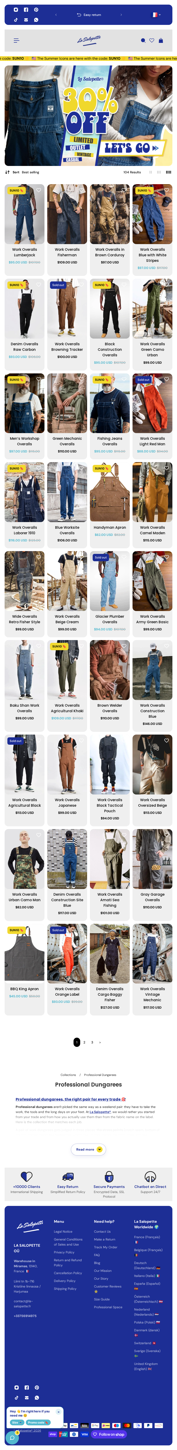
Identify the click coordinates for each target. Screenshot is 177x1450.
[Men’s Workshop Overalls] (24, 403)
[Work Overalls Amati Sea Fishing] (110, 859)
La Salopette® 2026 (27, 1430)
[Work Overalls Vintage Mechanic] (152, 954)
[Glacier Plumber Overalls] (110, 581)
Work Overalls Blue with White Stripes (152, 255)
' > (65, 14)
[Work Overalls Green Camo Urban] (152, 309)
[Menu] (16, 40)
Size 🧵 (17, 1422)
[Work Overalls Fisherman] (67, 214)
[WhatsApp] (36, 20)
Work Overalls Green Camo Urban (152, 349)
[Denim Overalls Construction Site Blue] (67, 859)
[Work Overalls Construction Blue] (152, 670)
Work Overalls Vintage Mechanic (152, 994)
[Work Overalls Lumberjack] (24, 214)
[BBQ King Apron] (24, 954)
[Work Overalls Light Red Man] (152, 403)
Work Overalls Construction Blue (152, 711)
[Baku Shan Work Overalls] (24, 670)
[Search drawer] (143, 40)
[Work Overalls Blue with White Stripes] (152, 214)
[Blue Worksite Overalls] (67, 492)
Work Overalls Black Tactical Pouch (110, 805)
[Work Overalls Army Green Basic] (152, 581)
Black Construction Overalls (110, 349)
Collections (69, 1075)
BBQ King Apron (24, 988)
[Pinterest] (36, 10)
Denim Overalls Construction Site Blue (67, 900)
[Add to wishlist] (38, 190)
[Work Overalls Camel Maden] (152, 492)
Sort (26, 172)
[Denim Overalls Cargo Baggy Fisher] (110, 954)
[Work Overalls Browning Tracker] (67, 309)
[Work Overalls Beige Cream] (67, 581)
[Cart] (160, 40)
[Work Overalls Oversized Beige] (152, 764)
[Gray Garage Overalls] (152, 859)
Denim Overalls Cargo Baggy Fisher (110, 994)
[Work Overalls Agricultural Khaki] (67, 670)
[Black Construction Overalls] (110, 309)
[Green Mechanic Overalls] (67, 403)
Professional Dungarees (100, 1075)
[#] (88, 115)
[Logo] (88, 40)
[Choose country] (156, 15)
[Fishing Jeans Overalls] (110, 403)
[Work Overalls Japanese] (67, 764)
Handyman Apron (110, 527)
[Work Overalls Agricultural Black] (24, 764)
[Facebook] (26, 10)
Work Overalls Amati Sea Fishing (109, 900)
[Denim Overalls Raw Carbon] (24, 309)
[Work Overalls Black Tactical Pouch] (110, 764)
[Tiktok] (16, 20)
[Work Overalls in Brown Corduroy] (110, 214)
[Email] (26, 20)
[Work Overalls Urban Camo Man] (24, 859)
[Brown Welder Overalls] (110, 670)
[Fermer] (72, 1332)
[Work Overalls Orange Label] (67, 954)
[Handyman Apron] (110, 492)
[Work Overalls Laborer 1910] (24, 492)
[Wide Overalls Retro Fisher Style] (24, 581)
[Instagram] (16, 10)
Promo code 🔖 (38, 1422)
